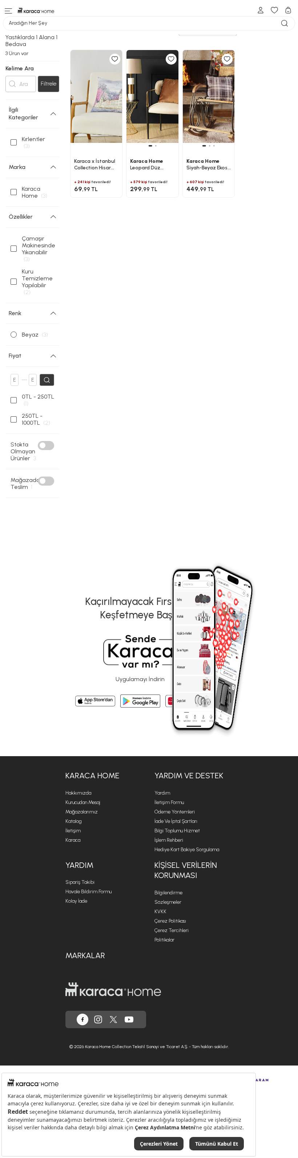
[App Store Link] (95, 701)
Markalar (85, 955)
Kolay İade (76, 901)
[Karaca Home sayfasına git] (113, 989)
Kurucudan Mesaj (82, 802)
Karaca (72, 840)
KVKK (160, 911)
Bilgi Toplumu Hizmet (177, 831)
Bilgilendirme (168, 893)
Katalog (73, 821)
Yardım (162, 793)
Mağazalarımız (81, 812)
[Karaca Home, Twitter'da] (113, 1019)
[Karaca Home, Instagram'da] (98, 1019)
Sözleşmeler (167, 902)
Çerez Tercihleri (171, 930)
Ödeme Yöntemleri (174, 812)
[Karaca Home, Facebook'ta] (82, 1019)
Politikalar (164, 940)
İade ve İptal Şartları (175, 821)
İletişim (73, 831)
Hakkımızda (78, 793)
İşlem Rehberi (168, 840)
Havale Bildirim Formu (88, 892)
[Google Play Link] (140, 701)
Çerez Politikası (170, 921)
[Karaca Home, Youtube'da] (129, 1019)
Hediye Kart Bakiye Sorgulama (186, 849)
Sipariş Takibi (79, 882)
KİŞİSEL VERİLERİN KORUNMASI (185, 870)
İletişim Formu (169, 802)
